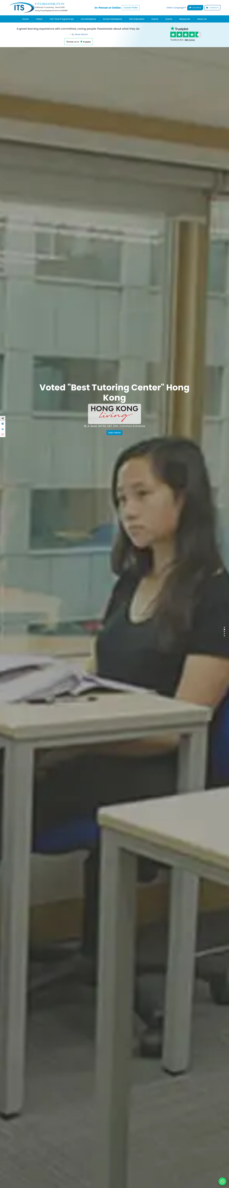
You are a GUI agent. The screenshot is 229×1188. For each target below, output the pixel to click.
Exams (154, 19)
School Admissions (112, 19)
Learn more (69, 440)
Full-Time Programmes (62, 19)
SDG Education (136, 19)
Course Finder (131, 7)
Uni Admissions (88, 19)
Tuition (39, 19)
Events (168, 19)
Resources (184, 19)
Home (25, 19)
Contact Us (214, 7)
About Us (202, 19)
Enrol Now (196, 7)
